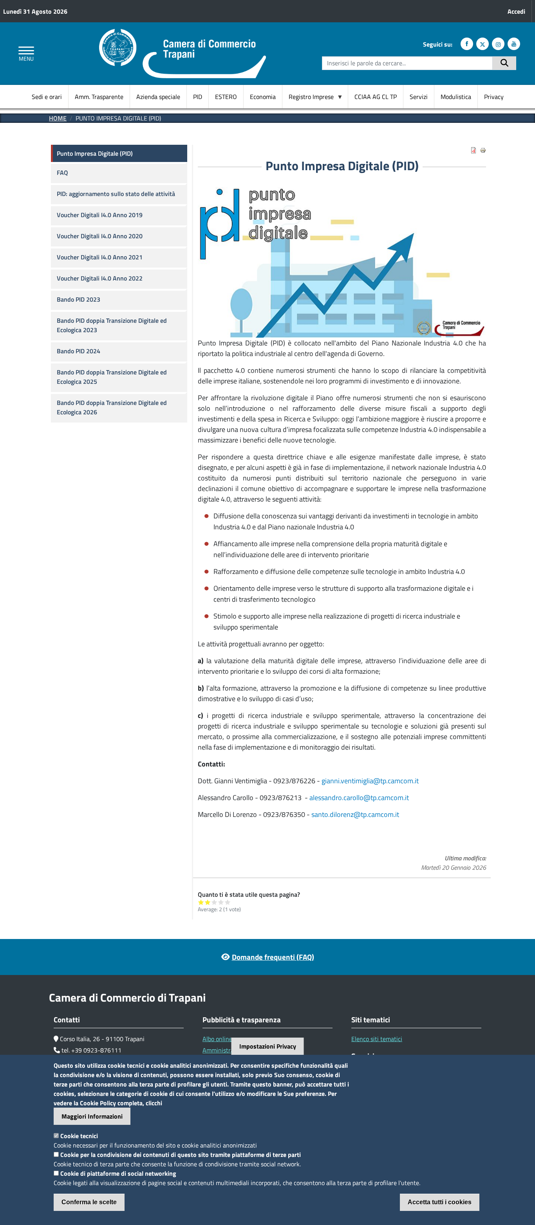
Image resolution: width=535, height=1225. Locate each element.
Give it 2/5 (207, 902)
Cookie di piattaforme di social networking (118, 1173)
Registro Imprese (308, 97)
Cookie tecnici (79, 1135)
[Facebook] (467, 44)
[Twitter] (482, 44)
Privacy (494, 96)
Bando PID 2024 (78, 351)
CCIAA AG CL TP (375, 96)
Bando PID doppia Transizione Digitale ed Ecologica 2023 (112, 325)
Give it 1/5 (201, 902)
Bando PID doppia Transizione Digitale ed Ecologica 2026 (112, 407)
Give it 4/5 (221, 902)
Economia (263, 96)
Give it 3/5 (214, 902)
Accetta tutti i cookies (440, 1202)
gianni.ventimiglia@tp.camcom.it (370, 780)
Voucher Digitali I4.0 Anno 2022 (100, 278)
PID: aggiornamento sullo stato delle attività (116, 193)
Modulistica (456, 96)
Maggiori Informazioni (92, 1116)
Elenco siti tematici (376, 1038)
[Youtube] (514, 44)
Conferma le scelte (89, 1202)
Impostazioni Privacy (267, 1046)
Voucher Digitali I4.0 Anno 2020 (100, 236)
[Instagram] (498, 44)
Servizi (419, 96)
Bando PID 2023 (78, 299)
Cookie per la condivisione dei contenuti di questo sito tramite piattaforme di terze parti (180, 1154)
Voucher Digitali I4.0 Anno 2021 (100, 257)
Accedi (516, 11)
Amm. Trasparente (99, 96)
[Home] (182, 33)
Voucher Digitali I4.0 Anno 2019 (100, 214)
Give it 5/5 (227, 902)
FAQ (62, 172)
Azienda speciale (158, 96)
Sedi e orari (47, 96)
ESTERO (226, 96)
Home (58, 118)
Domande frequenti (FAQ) (273, 956)
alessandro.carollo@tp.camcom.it (359, 797)
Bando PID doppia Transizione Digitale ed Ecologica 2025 (112, 376)
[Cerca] (504, 63)
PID (197, 96)
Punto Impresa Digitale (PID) (95, 153)
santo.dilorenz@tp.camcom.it (355, 814)
